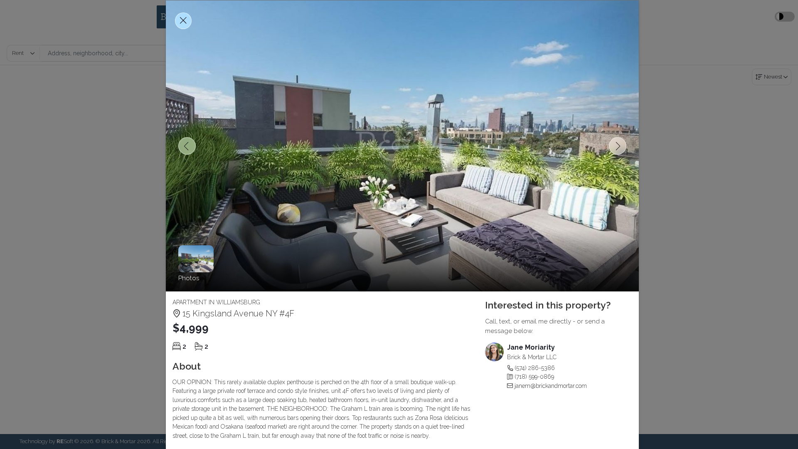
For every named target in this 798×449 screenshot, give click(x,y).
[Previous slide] (187, 146)
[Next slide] (617, 146)
